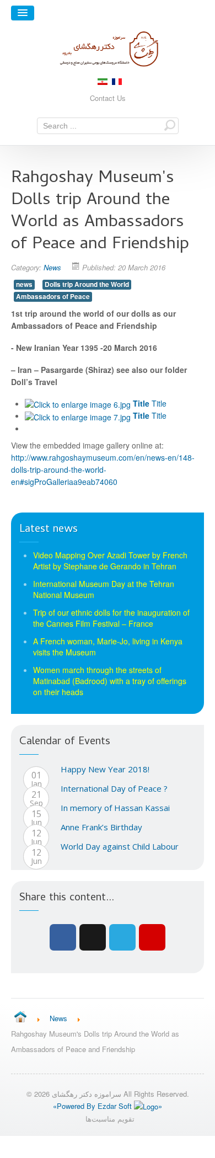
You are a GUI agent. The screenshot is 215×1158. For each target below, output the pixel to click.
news (24, 284)
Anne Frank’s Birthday (101, 827)
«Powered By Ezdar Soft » (107, 1106)
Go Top (107, 1147)
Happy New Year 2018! (105, 769)
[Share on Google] (92, 937)
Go (170, 125)
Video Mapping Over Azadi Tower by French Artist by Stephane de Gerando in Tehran (110, 560)
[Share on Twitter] (122, 937)
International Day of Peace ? (114, 788)
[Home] (20, 1017)
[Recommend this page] (152, 937)
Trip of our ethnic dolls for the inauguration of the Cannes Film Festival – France (111, 618)
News (52, 267)
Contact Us (108, 98)
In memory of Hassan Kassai (115, 807)
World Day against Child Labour (120, 846)
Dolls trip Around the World (87, 284)
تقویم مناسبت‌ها (110, 1118)
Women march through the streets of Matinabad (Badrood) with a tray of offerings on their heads (109, 680)
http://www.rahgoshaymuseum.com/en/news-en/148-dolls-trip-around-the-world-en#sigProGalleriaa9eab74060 (103, 469)
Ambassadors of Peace (53, 296)
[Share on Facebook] (63, 937)
